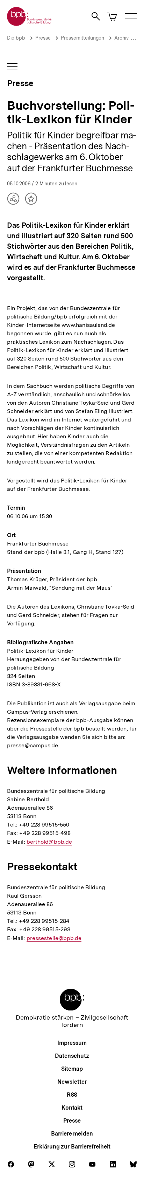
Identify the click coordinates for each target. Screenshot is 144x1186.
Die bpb (16, 38)
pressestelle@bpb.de (54, 938)
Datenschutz (72, 1056)
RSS (72, 1094)
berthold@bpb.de (49, 841)
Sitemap (71, 1068)
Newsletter (71, 1081)
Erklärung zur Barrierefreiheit (72, 1146)
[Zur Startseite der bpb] (29, 23)
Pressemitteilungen (82, 38)
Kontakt (72, 1107)
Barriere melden (72, 1133)
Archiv (121, 38)
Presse (43, 38)
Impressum (71, 1043)
